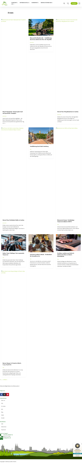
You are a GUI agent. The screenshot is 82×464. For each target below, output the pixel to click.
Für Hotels (3, 406)
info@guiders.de (7, 437)
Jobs (2, 409)
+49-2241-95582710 (8, 434)
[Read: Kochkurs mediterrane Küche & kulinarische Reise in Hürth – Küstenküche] (68, 242)
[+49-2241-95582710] (1, 435)
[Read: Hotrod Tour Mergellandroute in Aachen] (68, 64)
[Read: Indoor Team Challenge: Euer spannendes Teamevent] (13, 242)
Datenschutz (3, 426)
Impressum (3, 429)
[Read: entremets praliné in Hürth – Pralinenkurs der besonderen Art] (41, 243)
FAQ (2, 403)
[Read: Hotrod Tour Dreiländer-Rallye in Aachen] (13, 172)
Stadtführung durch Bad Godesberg (39, 146)
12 (3, 379)
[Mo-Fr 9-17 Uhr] (68, 3)
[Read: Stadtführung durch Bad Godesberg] (41, 135)
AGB (2, 423)
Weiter (6, 379)
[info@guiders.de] (1, 438)
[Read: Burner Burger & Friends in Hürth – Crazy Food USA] (13, 315)
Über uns (3, 400)
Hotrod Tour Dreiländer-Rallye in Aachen (13, 220)
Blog (2, 412)
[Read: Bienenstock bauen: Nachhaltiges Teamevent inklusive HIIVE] (68, 172)
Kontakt (2, 418)
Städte (2, 415)
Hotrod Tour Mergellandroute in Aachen (67, 111)
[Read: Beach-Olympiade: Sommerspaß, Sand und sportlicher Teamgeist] (13, 64)
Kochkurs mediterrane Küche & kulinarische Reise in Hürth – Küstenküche (65, 254)
